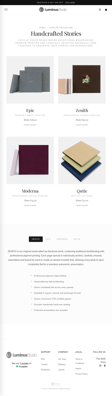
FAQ (43, 359)
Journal (61, 370)
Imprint (78, 368)
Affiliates (62, 364)
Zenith (36, 239)
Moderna (62, 239)
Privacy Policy (81, 374)
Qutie (77, 239)
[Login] (100, 9)
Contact (44, 364)
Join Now (70, 2)
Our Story (62, 359)
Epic (48, 239)
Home (42, 27)
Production (45, 370)
